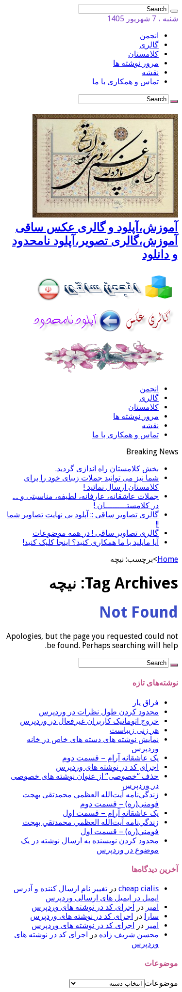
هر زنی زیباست (134, 730)
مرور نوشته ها (136, 63)
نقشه (150, 72)
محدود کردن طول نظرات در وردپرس (99, 711)
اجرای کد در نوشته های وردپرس (107, 767)
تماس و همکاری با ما (125, 81)
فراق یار (145, 702)
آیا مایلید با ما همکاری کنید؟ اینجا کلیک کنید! (91, 542)
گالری (149, 44)
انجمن (149, 35)
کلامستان (143, 54)
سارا (151, 916)
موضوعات (161, 983)
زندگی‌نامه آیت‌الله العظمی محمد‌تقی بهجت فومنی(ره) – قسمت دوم (90, 799)
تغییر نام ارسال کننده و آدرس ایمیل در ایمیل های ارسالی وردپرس (86, 893)
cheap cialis (138, 888)
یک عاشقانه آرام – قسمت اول (111, 813)
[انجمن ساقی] (105, 371)
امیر (152, 907)
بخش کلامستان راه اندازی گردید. (107, 468)
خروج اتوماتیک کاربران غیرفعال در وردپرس (89, 721)
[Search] (174, 11)
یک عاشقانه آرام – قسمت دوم (110, 757)
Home (167, 559)
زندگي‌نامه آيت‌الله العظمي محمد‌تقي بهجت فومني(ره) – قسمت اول (90, 827)
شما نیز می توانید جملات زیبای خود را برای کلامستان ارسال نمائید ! (91, 482)
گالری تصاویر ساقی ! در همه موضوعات (96, 533)
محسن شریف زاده (129, 934)
